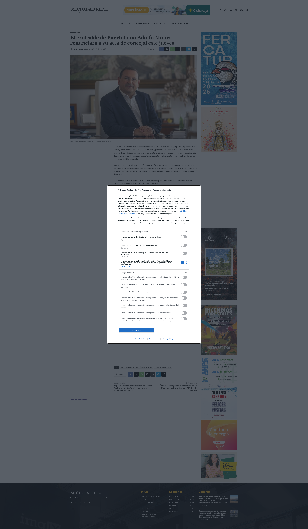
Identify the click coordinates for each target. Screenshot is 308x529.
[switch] (184, 236)
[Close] (195, 190)
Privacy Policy (167, 339)
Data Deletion (140, 339)
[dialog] (154, 264)
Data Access (154, 339)
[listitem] (154, 231)
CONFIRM (136, 330)
